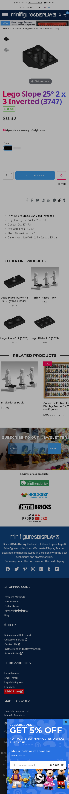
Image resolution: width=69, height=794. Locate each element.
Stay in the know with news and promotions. (31, 753)
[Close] (66, 722)
